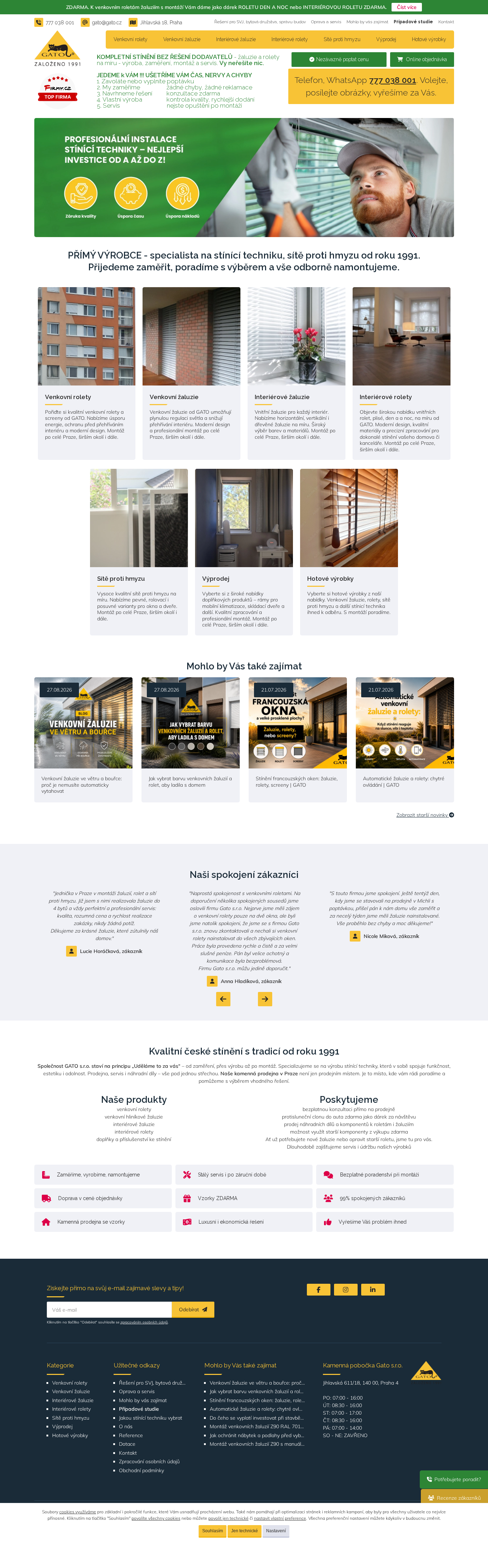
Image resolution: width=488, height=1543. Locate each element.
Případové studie (413, 21)
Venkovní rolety (131, 39)
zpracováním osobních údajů (144, 1322)
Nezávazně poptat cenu (342, 59)
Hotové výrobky (429, 39)
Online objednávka (426, 59)
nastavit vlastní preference (280, 1518)
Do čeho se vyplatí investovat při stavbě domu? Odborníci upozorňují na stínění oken (257, 1418)
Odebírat (189, 1309)
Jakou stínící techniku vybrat (150, 1418)
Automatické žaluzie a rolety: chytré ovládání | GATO (257, 1409)
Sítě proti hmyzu (342, 39)
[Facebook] (318, 1290)
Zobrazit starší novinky (423, 815)
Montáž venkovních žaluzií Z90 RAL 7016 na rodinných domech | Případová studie (257, 1427)
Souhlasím (212, 1530)
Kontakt (446, 21)
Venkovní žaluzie (181, 39)
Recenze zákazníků (458, 1498)
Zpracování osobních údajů (149, 1462)
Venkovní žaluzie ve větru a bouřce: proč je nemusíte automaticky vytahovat (257, 1383)
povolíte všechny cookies (155, 1518)
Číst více (407, 7)
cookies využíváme (77, 1511)
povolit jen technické (228, 1518)
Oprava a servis (326, 21)
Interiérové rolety (290, 39)
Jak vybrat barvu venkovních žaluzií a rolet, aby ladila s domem (257, 1392)
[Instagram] (346, 1290)
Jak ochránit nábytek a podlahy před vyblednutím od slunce (257, 1436)
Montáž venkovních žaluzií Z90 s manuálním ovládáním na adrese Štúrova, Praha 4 (257, 1444)
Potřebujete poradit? (457, 1479)
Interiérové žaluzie (236, 39)
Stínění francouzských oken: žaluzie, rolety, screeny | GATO (257, 1400)
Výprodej (386, 39)
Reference (131, 1436)
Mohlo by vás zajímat (367, 21)
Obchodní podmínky (141, 1471)
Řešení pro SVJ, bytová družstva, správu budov (260, 21)
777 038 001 (392, 80)
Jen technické (244, 1530)
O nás (126, 1427)
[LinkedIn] (373, 1290)
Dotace (127, 1444)
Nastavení (276, 1530)
